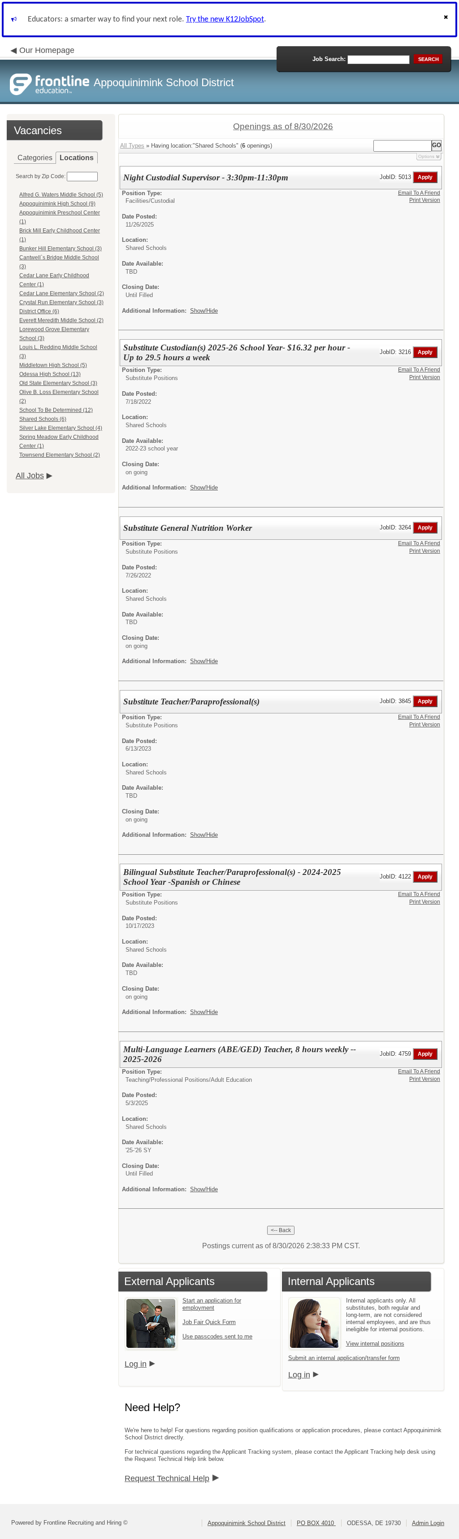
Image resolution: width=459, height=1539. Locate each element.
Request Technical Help (167, 1478)
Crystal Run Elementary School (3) (61, 302)
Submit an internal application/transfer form (344, 1358)
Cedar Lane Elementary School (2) (61, 293)
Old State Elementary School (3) (58, 383)
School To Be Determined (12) (56, 410)
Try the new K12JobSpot (225, 19)
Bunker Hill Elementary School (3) (60, 248)
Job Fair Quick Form (209, 1322)
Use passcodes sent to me (217, 1336)
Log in (136, 1364)
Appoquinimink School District (247, 1523)
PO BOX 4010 (316, 1523)
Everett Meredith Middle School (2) (61, 320)
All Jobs (30, 475)
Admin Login (428, 1523)
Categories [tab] (34, 158)
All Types (132, 145)
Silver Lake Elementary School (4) (60, 428)
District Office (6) (39, 311)
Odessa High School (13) (50, 374)
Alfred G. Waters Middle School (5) (61, 195)
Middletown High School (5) (53, 365)
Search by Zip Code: (40, 176)
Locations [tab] (77, 158)
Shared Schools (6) (42, 419)
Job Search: (329, 59)
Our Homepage (46, 50)
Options (426, 156)
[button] (447, 19)
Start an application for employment (211, 1304)
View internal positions (375, 1343)
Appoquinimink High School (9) (57, 204)
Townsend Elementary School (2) (59, 455)
